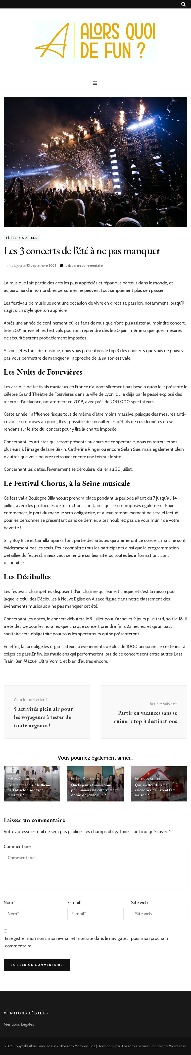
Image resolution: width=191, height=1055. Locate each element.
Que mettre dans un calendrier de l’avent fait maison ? (155, 790)
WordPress (177, 1046)
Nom (9, 902)
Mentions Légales (19, 1024)
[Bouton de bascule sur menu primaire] (95, 83)
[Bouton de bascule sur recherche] (183, 4)
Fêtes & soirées (22, 238)
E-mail (74, 902)
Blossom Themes (135, 1046)
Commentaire (17, 846)
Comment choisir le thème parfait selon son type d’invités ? (29, 790)
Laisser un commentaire (84, 265)
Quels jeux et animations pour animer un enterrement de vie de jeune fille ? (94, 790)
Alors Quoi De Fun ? (43, 1046)
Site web (139, 902)
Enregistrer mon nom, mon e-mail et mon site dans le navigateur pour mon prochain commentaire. (86, 942)
